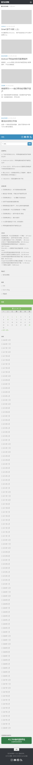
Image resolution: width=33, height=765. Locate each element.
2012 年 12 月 (7, 444)
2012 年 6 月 (6, 468)
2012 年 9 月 (6, 456)
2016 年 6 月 (6, 388)
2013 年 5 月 (6, 424)
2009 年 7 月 (6, 608)
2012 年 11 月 (7, 448)
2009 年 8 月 (6, 604)
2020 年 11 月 (7, 344)
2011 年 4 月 (6, 524)
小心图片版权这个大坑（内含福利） (13, 221)
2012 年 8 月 (6, 460)
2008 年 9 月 (6, 648)
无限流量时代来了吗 (17, 179)
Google (3, 26)
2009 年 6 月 (6, 612)
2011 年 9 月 (6, 504)
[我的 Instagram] (22, 137)
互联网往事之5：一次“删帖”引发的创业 (14, 197)
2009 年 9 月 (6, 600)
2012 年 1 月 (6, 488)
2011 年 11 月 (7, 496)
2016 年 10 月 (7, 376)
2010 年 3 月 (6, 576)
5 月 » (7, 330)
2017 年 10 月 (7, 352)
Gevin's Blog (6, 290)
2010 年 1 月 (6, 584)
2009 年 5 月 (6, 616)
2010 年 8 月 (6, 556)
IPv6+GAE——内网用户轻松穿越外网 (12, 248)
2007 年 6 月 (6, 704)
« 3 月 (3, 330)
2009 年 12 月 (7, 588)
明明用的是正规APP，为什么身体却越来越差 (16, 205)
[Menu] (31, 2)
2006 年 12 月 (7, 728)
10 (8, 319)
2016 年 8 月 (6, 380)
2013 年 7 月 (6, 416)
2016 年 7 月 (6, 384)
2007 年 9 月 (6, 692)
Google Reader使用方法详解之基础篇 (12, 261)
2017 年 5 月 (6, 372)
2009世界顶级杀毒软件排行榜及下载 (12, 256)
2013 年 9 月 (6, 408)
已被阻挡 (16, 741)
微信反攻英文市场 (9, 121)
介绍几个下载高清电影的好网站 (10, 242)
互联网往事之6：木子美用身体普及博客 (14, 189)
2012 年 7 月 (6, 464)
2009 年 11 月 (7, 592)
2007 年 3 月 (6, 716)
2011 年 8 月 (6, 508)
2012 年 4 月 (6, 476)
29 (29, 325)
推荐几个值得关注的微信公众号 (10, 254)
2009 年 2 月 (6, 628)
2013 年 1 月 (6, 440)
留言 (2, 258)
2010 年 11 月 (7, 544)
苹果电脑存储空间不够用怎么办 (12, 225)
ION (4, 286)
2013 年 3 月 (6, 432)
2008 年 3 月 (6, 672)
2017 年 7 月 (6, 364)
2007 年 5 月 (6, 708)
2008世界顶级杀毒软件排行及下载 (11, 263)
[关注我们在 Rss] (31, 137)
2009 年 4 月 (6, 620)
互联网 (3, 85)
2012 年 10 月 (7, 452)
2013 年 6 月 (6, 420)
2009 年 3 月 (6, 624)
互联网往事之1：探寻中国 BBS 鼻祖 (13, 213)
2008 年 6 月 (6, 660)
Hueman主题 (24, 756)
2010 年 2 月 (6, 580)
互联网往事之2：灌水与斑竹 (11, 217)
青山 (4, 172)
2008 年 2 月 (6, 676)
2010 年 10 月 (7, 548)
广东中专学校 (7, 154)
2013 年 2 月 (6, 436)
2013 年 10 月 (7, 404)
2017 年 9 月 (6, 356)
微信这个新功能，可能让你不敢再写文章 (15, 193)
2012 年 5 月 (6, 472)
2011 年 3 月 (6, 528)
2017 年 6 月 (6, 368)
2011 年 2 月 (6, 532)
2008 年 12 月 (7, 636)
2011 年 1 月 (6, 536)
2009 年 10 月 (7, 596)
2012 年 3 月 (6, 480)
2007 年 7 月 (6, 700)
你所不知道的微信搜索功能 (11, 201)
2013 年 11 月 (7, 400)
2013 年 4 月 (6, 428)
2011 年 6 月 (6, 516)
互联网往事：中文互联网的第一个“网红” (14, 209)
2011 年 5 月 (6, 520)
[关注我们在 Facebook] (28, 137)
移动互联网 (4, 56)
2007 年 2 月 (6, 720)
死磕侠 (5, 294)
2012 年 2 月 (6, 484)
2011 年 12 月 (7, 492)
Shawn (5, 166)
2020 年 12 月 (7, 340)
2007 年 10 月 (7, 688)
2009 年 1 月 (6, 632)
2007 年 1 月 (6, 724)
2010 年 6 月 (6, 564)
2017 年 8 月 (6, 360)
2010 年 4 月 (6, 572)
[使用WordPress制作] (11, 756)
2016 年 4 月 (6, 396)
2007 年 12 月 (7, 680)
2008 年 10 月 (7, 644)
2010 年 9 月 (6, 552)
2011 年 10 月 (7, 500)
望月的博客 (5, 2)
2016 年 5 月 (6, 392)
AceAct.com (6, 160)
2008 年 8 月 (6, 652)
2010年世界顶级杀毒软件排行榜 (10, 252)
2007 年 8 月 (6, 696)
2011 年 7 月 (6, 512)
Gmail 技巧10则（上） (10, 29)
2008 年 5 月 (6, 664)
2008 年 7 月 (6, 656)
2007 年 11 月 (7, 684)
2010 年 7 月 (6, 560)
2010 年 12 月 (7, 540)
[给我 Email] (25, 137)
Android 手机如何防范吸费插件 (14, 59)
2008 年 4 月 (6, 668)
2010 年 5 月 (6, 568)
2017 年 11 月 (7, 348)
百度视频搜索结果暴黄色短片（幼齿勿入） (13, 244)
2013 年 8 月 (6, 412)
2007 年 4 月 (6, 712)
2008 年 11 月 (7, 640)
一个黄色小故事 (6, 265)
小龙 (4, 179)
